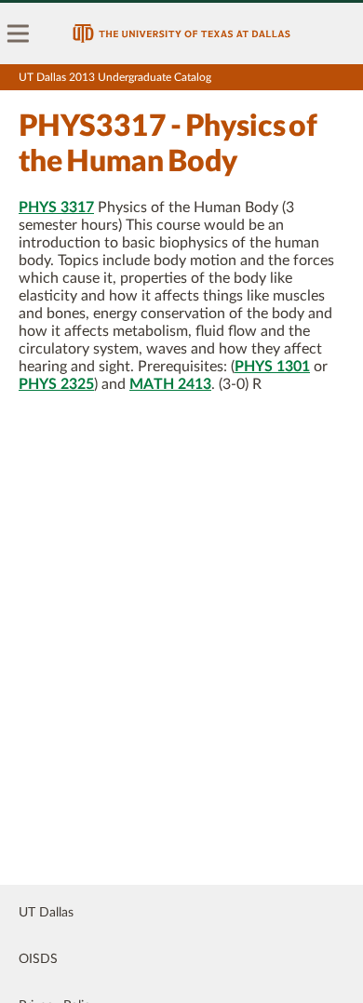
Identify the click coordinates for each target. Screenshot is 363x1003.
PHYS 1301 (272, 366)
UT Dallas (46, 912)
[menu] (18, 33)
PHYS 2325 (56, 384)
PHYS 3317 (56, 207)
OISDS (38, 959)
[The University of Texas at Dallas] (181, 33)
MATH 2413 (170, 384)
